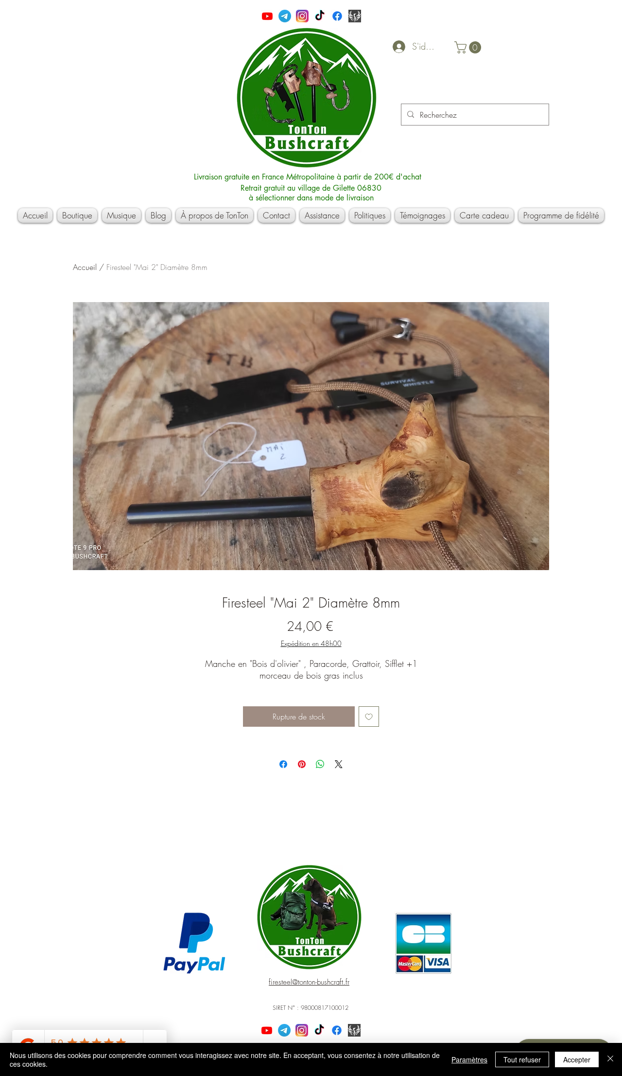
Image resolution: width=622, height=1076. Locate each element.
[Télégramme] (284, 16)
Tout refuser (522, 1059)
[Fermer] (610, 1059)
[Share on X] (339, 764)
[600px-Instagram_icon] (302, 16)
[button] (469, 47)
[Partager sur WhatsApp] (320, 764)
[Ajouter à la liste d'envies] (369, 716)
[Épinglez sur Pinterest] (302, 764)
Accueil (85, 267)
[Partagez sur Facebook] (283, 764)
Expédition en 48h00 (311, 643)
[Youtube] (267, 16)
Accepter (576, 1059)
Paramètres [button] (469, 1059)
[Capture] (354, 16)
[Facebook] (337, 16)
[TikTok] (319, 16)
